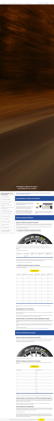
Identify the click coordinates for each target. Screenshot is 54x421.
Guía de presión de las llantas (6, 221)
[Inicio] (5, 1)
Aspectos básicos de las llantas (6, 199)
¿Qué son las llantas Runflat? (5, 203)
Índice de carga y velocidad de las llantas (7, 211)
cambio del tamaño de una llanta (44, 328)
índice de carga (21, 193)
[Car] (51, 1)
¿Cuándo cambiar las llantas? (6, 216)
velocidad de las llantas (28, 193)
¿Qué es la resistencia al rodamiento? (6, 213)
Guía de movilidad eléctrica (6, 227)
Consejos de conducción (5, 224)
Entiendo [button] (41, 419)
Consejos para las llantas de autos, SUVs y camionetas (7, 194)
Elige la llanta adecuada (5, 196)
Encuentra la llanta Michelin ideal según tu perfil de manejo (6, 231)
